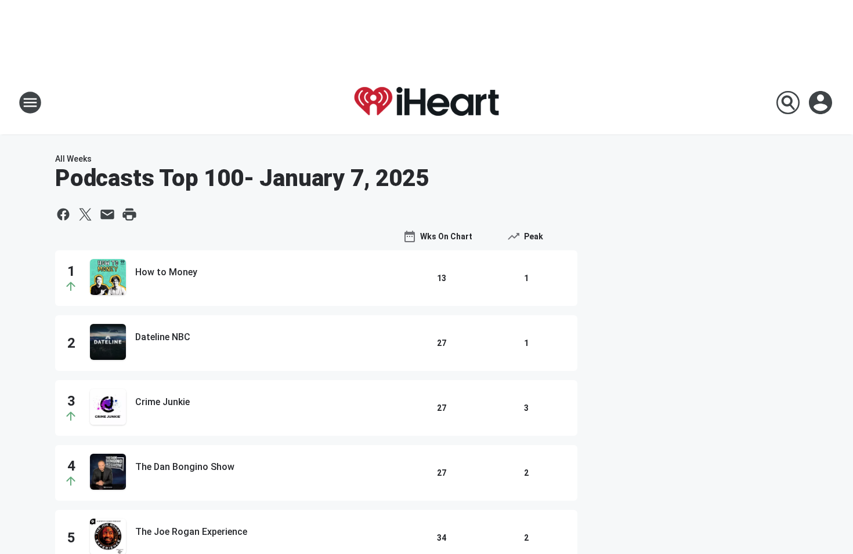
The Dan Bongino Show (184, 466)
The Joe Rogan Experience (191, 531)
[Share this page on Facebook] (63, 214)
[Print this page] (129, 214)
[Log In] (821, 102)
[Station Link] (426, 102)
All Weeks (73, 158)
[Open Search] (788, 102)
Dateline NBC (162, 336)
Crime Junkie (162, 401)
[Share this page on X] (85, 214)
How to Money (166, 272)
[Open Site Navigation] (30, 102)
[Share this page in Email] (107, 214)
